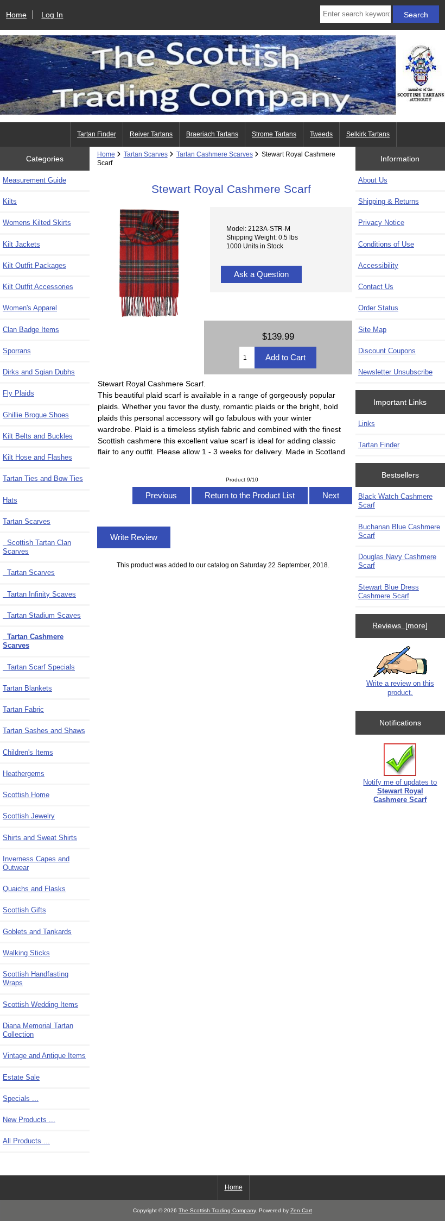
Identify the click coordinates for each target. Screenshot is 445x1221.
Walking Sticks (26, 953)
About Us (372, 180)
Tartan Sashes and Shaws (44, 731)
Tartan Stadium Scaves (42, 615)
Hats (10, 500)
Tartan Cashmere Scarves (214, 154)
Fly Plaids (18, 393)
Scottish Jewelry (29, 816)
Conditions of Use (386, 244)
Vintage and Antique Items (44, 1055)
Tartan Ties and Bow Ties (43, 478)
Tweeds (321, 134)
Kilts (10, 201)
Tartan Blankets (27, 688)
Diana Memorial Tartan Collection (38, 1030)
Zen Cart (301, 1210)
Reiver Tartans (151, 134)
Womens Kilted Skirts (37, 222)
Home (16, 14)
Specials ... (21, 1098)
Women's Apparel (30, 308)
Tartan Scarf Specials (39, 667)
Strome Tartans (274, 134)
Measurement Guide (34, 180)
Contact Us (375, 287)
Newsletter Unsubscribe (395, 372)
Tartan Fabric (23, 709)
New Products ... (29, 1120)
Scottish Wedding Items (40, 1004)
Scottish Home (26, 795)
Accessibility (378, 265)
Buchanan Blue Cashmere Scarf (399, 531)
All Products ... (26, 1141)
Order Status (378, 308)
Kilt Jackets (21, 244)
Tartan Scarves (29, 572)
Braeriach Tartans (212, 134)
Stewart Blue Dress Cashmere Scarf (388, 591)
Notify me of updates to (400, 791)
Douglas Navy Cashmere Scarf (397, 561)
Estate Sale (21, 1077)
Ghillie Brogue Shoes (36, 415)
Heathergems (23, 773)
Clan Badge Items (31, 329)
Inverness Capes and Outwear (36, 863)
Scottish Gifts (24, 910)
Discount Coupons (387, 351)
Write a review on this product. (400, 687)
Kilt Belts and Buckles (38, 436)
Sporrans (17, 351)
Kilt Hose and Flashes (37, 457)
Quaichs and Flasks (34, 889)
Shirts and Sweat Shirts (40, 838)
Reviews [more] (400, 625)
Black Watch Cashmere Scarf (395, 500)
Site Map (372, 329)
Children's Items (28, 752)
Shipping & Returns (388, 201)
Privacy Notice (381, 222)
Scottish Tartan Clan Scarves (37, 547)
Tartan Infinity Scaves (39, 594)
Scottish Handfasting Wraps (35, 978)
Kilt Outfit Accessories (38, 287)
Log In (52, 14)
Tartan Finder (96, 134)
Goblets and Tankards (37, 932)
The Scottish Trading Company (217, 1210)
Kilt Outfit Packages (34, 265)
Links (366, 423)
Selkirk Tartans (368, 134)
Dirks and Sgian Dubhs (39, 372)
